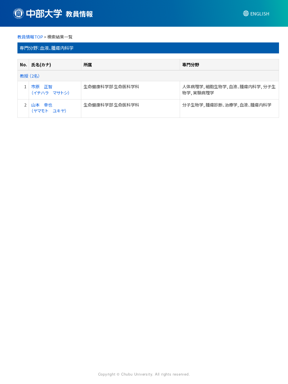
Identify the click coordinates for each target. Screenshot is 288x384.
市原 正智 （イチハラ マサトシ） (50, 89)
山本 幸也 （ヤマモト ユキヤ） (49, 108)
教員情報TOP (30, 37)
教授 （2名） (30, 76)
